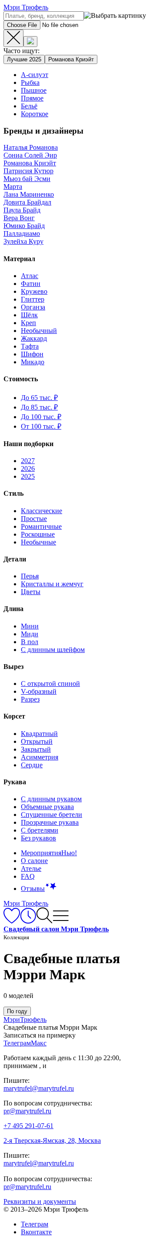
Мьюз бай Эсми (26, 178)
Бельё (29, 106)
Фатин (30, 283)
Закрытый (36, 749)
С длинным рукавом (51, 799)
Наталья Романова (30, 147)
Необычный (39, 330)
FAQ (28, 876)
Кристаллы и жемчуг (52, 584)
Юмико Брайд (24, 225)
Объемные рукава (47, 806)
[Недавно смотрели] (28, 921)
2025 (28, 476)
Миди (29, 634)
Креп (28, 322)
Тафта (30, 346)
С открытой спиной (50, 683)
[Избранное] (11, 921)
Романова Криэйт (71, 59)
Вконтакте (36, 1232)
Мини (30, 626)
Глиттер (32, 299)
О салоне (34, 860)
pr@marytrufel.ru (27, 1111)
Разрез (30, 699)
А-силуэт (34, 74)
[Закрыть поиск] (13, 38)
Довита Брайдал (27, 202)
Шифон (32, 354)
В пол (29, 641)
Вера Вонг (19, 218)
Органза (33, 307)
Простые (34, 518)
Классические (41, 510)
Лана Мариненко (28, 194)
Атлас (29, 275)
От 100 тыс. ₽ (41, 426)
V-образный (39, 691)
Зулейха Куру (23, 241)
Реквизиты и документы (39, 1201)
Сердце (32, 765)
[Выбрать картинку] (30, 41)
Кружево (34, 291)
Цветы (30, 591)
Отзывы (33, 888)
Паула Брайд (21, 210)
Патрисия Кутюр (28, 171)
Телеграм (34, 1224)
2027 (28, 460)
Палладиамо (21, 233)
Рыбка (30, 82)
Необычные (38, 542)
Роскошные (38, 534)
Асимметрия (39, 757)
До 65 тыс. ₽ (39, 397)
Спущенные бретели (51, 814)
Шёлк (29, 315)
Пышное (34, 90)
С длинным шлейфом (53, 649)
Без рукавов (38, 838)
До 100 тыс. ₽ (41, 416)
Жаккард (34, 338)
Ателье (31, 868)
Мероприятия (49, 853)
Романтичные (41, 526)
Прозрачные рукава (50, 822)
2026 (28, 468)
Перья (30, 576)
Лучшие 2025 (24, 59)
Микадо (32, 362)
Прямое (32, 98)
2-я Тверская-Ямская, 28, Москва (52, 1140)
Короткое (34, 114)
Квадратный (39, 733)
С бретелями (39, 830)
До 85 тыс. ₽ (39, 407)
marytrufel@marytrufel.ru (38, 1088)
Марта (12, 186)
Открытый (37, 741)
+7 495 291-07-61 (28, 1125)
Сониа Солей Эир (30, 155)
